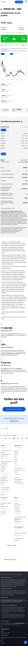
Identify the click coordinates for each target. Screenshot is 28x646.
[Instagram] (22, 438)
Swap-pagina (21, 32)
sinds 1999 (10, 333)
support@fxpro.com (5, 628)
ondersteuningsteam (19, 623)
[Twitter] (10, 438)
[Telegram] (18, 438)
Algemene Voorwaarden (6, 600)
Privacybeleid (14, 600)
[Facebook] (1, 438)
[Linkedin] (5, 438)
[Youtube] (14, 438)
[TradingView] (26, 438)
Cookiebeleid (20, 600)
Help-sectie (14, 421)
